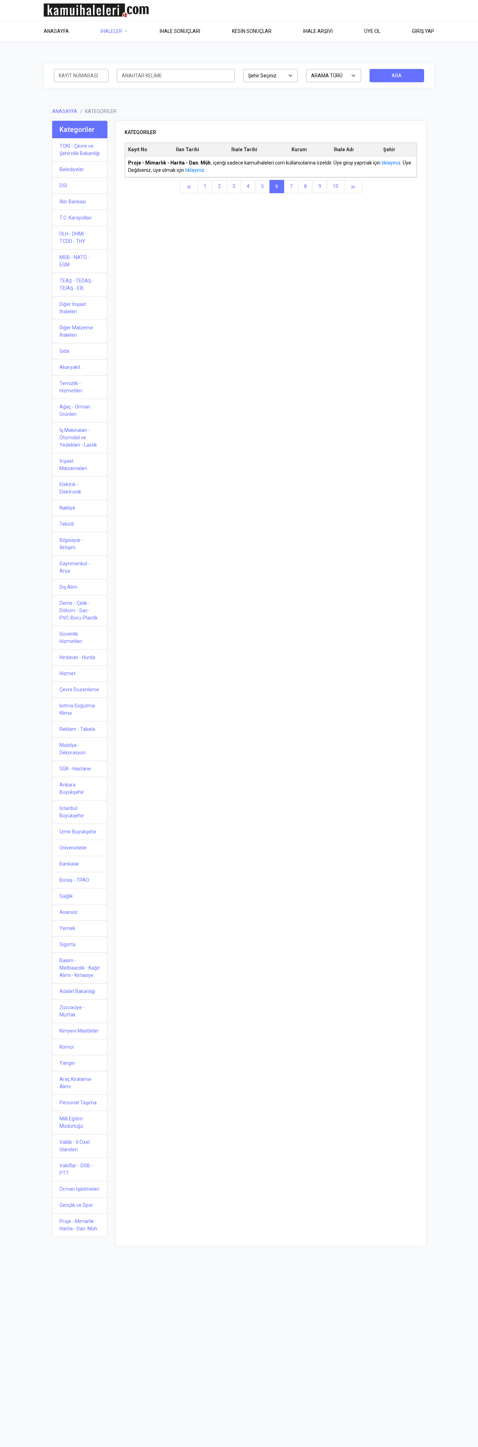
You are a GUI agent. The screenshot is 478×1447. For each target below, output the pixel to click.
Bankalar (69, 864)
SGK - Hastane (75, 768)
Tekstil (66, 524)
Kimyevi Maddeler (79, 1031)
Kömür (66, 1047)
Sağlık (66, 896)
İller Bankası (72, 201)
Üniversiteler (73, 848)
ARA (397, 75)
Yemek (67, 928)
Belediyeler (71, 169)
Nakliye (67, 508)
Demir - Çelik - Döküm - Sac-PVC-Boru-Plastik (78, 610)
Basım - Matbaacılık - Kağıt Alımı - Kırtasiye (79, 968)
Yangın (67, 1063)
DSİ (63, 185)
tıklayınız (391, 163)
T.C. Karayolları (75, 218)
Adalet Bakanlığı (77, 991)
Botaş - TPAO (74, 880)
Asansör (68, 912)
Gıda (64, 351)
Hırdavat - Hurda (77, 657)
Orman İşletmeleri (79, 1189)
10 (335, 186)
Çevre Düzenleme (79, 689)
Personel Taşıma (78, 1102)
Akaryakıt (69, 367)
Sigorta (67, 944)
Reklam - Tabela (77, 729)
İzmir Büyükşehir (78, 831)
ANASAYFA (64, 111)
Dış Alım (68, 587)
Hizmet (67, 673)
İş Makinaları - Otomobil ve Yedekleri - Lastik (78, 437)
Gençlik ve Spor (76, 1205)
